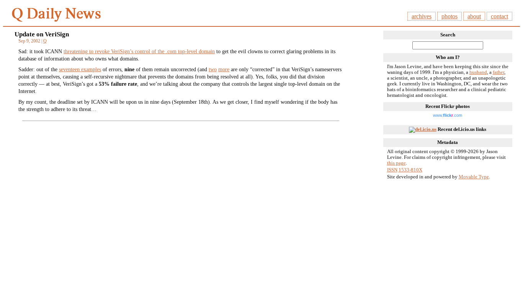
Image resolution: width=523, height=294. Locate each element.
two (213, 69)
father (498, 72)
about (474, 16)
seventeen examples (80, 69)
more (223, 69)
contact (499, 16)
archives (421, 16)
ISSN (392, 170)
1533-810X (410, 170)
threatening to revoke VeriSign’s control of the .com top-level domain (139, 51)
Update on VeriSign (42, 34)
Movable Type (474, 177)
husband (478, 72)
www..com (447, 115)
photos (449, 16)
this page (396, 163)
